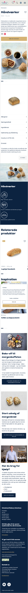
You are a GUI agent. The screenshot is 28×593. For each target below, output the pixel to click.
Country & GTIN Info (7, 138)
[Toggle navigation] (25, 3)
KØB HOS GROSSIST (14, 38)
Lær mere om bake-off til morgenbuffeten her (14, 381)
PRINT (23, 157)
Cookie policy (5, 516)
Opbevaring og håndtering (9, 133)
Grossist (3, 143)
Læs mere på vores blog (8, 552)
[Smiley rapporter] (5, 559)
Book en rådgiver (9, 495)
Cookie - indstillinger (14, 298)
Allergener (4, 117)
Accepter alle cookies (14, 305)
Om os (3, 512)
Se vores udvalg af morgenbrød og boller (14, 435)
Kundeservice (5, 514)
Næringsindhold (6, 122)
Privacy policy (5, 517)
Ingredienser (5, 127)
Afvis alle (14, 301)
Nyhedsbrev (5, 534)
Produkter (4, 510)
